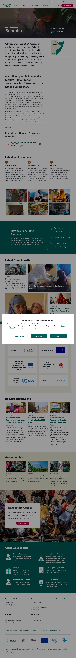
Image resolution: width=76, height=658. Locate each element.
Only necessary (39, 336)
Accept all (58, 336)
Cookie (12, 328)
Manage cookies (19, 336)
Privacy (63, 326)
